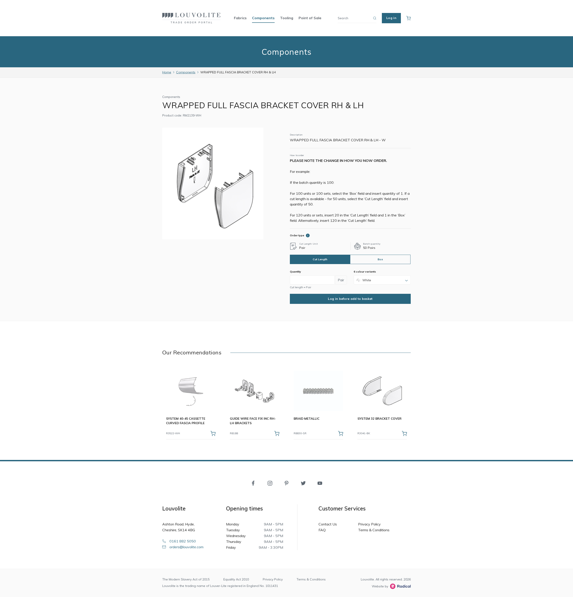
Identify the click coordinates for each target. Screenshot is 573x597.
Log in (391, 18)
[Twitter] (303, 483)
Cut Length (320, 259)
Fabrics (240, 18)
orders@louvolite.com (186, 547)
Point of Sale (310, 18)
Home (166, 72)
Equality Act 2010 (236, 579)
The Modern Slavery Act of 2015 (186, 579)
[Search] (374, 18)
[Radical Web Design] (399, 586)
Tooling (286, 18)
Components (263, 18)
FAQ (322, 530)
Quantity (295, 271)
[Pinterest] (286, 483)
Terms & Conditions (373, 530)
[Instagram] (269, 483)
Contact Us (328, 524)
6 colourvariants (365, 271)
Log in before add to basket (350, 299)
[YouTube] (319, 483)
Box (380, 259)
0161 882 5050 (182, 541)
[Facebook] (253, 483)
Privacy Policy (369, 524)
